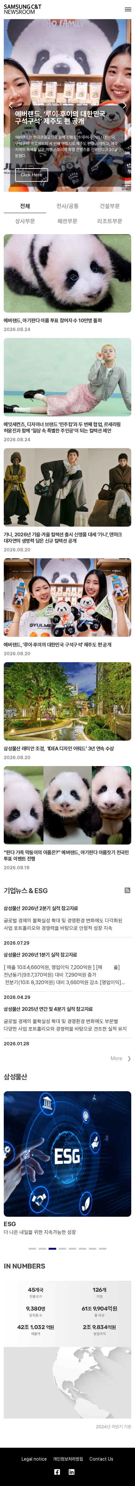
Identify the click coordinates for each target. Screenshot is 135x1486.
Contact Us (101, 1459)
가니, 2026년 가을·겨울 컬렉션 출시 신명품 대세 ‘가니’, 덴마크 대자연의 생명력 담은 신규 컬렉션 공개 (63, 538)
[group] (67, 105)
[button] (10, 105)
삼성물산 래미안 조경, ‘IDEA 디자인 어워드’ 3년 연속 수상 (59, 749)
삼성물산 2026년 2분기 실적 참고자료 (41, 908)
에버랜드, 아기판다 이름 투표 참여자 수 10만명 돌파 (53, 321)
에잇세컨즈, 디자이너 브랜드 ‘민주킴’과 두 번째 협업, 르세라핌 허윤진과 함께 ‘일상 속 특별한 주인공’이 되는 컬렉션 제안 (62, 427)
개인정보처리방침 (68, 1459)
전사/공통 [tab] (68, 206)
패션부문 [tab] (67, 221)
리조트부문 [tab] (109, 221)
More (116, 1058)
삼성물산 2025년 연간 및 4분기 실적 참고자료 (48, 1009)
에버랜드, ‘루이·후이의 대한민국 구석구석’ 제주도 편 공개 (57, 645)
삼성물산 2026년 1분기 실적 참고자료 (40, 955)
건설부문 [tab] (110, 206)
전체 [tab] (25, 206)
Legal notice (34, 1459)
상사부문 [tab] (25, 221)
